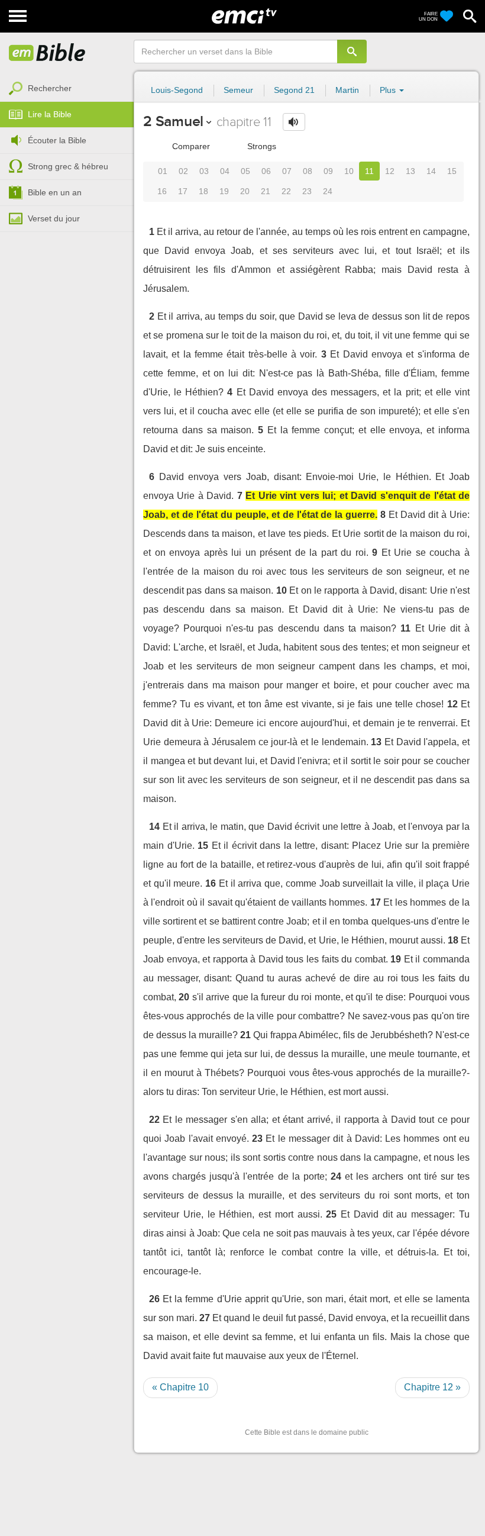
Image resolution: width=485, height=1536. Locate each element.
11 (369, 171)
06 (266, 171)
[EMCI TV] (244, 15)
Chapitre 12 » (432, 1387)
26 (154, 1299)
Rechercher (50, 88)
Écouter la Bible (57, 140)
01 (162, 171)
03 (204, 171)
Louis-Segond (177, 90)
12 (390, 171)
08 (307, 171)
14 (431, 171)
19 (224, 191)
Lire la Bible (50, 114)
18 (203, 191)
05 (245, 171)
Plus (389, 90)
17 (182, 191)
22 (286, 191)
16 (162, 191)
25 (331, 1214)
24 (327, 191)
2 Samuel (173, 121)
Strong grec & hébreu (68, 166)
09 (328, 171)
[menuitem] (67, 89)
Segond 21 (294, 90)
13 (410, 171)
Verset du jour (54, 218)
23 (307, 191)
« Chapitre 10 (180, 1387)
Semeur (238, 90)
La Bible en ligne (47, 53)
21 (265, 191)
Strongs (260, 146)
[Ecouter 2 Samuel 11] (294, 122)
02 (183, 171)
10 (349, 171)
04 (224, 171)
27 (204, 1318)
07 (287, 171)
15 (452, 171)
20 (245, 191)
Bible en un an (55, 192)
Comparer (190, 146)
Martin (347, 90)
